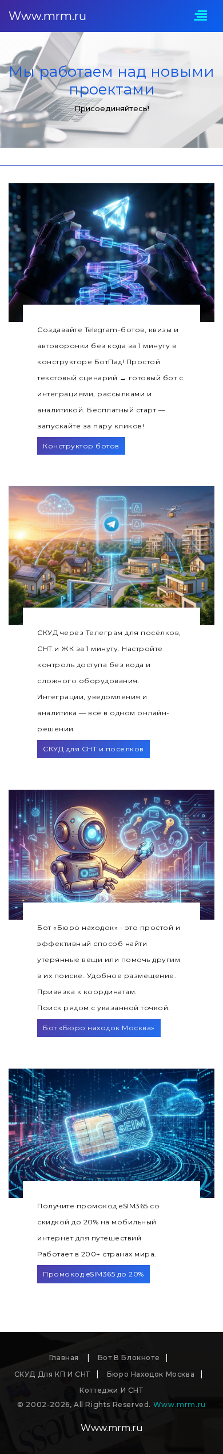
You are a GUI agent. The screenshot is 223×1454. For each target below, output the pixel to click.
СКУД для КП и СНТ (52, 1374)
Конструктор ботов (81, 446)
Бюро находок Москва (150, 1374)
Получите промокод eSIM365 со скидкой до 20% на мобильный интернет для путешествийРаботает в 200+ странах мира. (98, 1229)
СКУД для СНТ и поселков (93, 748)
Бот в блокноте (129, 1357)
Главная (65, 1357)
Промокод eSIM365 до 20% (93, 1274)
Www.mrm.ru (47, 16)
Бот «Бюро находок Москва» (99, 1027)
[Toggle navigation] (200, 16)
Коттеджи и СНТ (111, 1390)
